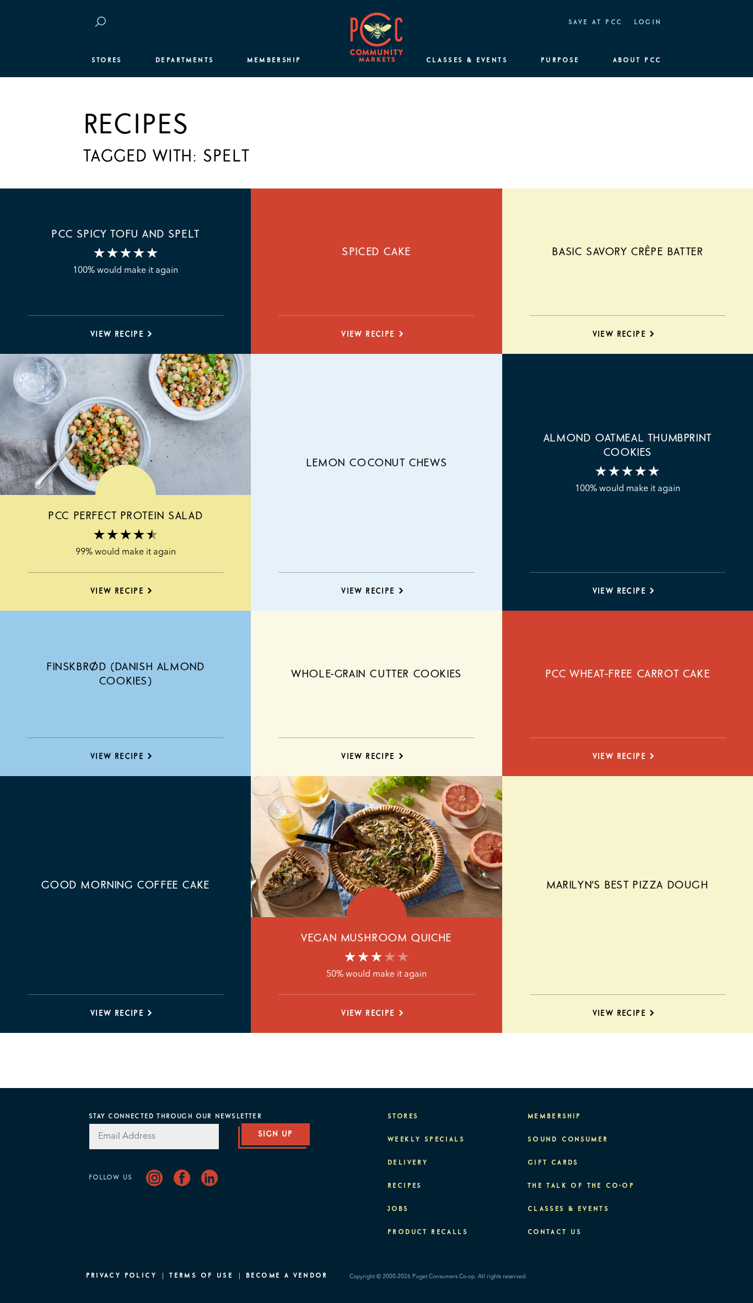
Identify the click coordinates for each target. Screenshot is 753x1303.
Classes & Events (467, 60)
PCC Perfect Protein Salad (125, 515)
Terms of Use (201, 1276)
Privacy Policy (121, 1276)
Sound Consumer (568, 1140)
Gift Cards (553, 1163)
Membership (274, 60)
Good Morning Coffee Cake (125, 885)
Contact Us (555, 1232)
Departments (184, 60)
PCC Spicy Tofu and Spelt (125, 234)
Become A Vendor (286, 1276)
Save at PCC (595, 22)
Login (648, 22)
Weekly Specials (426, 1140)
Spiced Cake (376, 251)
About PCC (637, 60)
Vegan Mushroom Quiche (376, 938)
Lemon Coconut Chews (376, 463)
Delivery (408, 1163)
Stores (107, 60)
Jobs (398, 1209)
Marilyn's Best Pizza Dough (627, 885)
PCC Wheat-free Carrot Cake (628, 674)
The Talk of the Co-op (581, 1186)
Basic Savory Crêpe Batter (627, 251)
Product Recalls (428, 1232)
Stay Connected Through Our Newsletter (175, 1116)
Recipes (405, 1186)
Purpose (560, 60)
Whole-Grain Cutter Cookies (376, 674)
